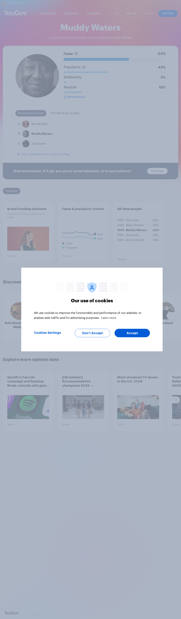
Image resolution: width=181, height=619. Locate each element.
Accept (132, 333)
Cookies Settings (47, 332)
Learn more (108, 318)
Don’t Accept (92, 333)
